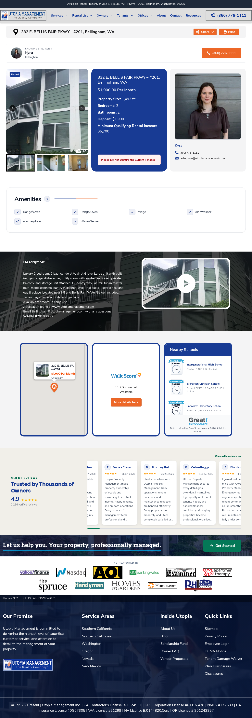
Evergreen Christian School (203, 384)
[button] (229, 32)
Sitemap (211, 628)
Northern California (97, 636)
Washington (91, 643)
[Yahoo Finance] (34, 572)
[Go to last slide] (12, 108)
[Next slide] (82, 108)
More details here (126, 402)
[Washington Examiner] (181, 572)
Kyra (178, 145)
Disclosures (214, 673)
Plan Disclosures (218, 666)
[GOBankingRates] (144, 572)
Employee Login (217, 643)
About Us (167, 628)
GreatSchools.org (198, 428)
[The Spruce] (53, 585)
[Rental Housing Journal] (199, 585)
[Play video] (186, 283)
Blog (164, 636)
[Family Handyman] (89, 585)
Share (205, 32)
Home (7, 598)
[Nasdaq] (71, 572)
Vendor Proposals (174, 658)
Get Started (225, 545)
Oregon (88, 651)
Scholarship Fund (174, 643)
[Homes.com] (162, 585)
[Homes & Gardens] (126, 585)
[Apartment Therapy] (217, 572)
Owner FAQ (169, 651)
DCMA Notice (215, 651)
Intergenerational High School (204, 364)
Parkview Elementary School (203, 406)
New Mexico (91, 666)
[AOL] (107, 572)
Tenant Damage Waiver (223, 658)
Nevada (88, 658)
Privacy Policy (216, 636)
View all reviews (226, 456)
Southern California (97, 628)
